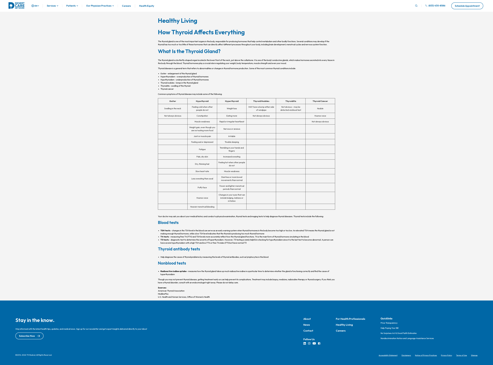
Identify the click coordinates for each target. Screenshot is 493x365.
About (307, 318)
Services (51, 5)
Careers (126, 5)
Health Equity (146, 5)
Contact (308, 330)
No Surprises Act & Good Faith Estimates (399, 333)
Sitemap (474, 355)
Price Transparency (389, 323)
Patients (71, 5)
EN (36, 5)
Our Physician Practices (98, 5)
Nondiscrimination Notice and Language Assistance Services (407, 338)
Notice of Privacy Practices (426, 355)
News (306, 324)
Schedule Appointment (467, 5)
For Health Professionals (350, 318)
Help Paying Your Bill (389, 328)
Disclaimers (406, 355)
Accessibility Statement (388, 355)
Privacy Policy (446, 355)
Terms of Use (461, 355)
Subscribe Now (27, 335)
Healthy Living (344, 324)
